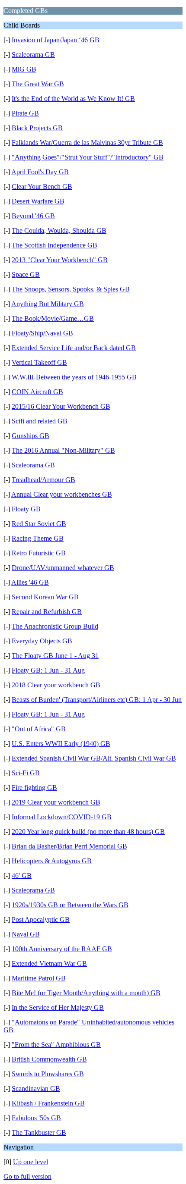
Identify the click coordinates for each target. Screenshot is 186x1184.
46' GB (22, 875)
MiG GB (24, 69)
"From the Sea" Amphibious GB (56, 1044)
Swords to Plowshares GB (48, 1074)
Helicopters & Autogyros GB (52, 861)
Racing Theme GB (38, 538)
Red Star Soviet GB (39, 523)
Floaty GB (26, 509)
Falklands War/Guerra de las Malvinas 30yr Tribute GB (87, 142)
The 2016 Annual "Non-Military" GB (63, 450)
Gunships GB (30, 435)
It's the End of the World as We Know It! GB (73, 98)
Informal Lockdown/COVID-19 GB (62, 817)
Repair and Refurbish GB (47, 611)
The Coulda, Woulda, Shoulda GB (59, 230)
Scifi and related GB (39, 421)
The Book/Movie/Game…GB (53, 318)
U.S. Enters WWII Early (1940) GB (61, 743)
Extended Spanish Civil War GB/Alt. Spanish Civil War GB (94, 758)
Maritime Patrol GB (39, 978)
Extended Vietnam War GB (49, 963)
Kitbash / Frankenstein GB (48, 1103)
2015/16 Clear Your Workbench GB (61, 406)
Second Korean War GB (45, 597)
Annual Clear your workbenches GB (61, 494)
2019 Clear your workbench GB (56, 802)
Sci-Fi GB (26, 773)
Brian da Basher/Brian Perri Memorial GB (69, 846)
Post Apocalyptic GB (41, 919)
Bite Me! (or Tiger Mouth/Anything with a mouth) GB (86, 992)
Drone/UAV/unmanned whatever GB (63, 567)
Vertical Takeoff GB (39, 362)
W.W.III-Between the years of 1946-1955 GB (74, 377)
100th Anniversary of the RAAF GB (62, 948)
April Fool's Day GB (40, 171)
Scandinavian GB (36, 1088)
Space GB (26, 274)
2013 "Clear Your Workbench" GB (60, 259)
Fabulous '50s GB (36, 1117)
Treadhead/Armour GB (43, 479)
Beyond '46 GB (33, 215)
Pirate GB (25, 113)
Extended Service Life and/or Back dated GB (74, 347)
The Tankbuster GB (39, 1132)
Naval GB (26, 934)
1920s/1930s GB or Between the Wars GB (70, 904)
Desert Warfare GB (38, 201)
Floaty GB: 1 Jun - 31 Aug (48, 670)
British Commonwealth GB (49, 1059)
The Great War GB (38, 84)
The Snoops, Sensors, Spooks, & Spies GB (71, 289)
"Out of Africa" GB (39, 729)
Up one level (30, 1161)
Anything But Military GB (47, 303)
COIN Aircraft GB (37, 391)
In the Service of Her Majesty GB (58, 1007)
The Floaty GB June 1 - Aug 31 (55, 655)
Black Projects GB (37, 128)
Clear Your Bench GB (42, 186)
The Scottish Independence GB (54, 245)
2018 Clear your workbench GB (56, 685)
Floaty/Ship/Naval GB (42, 333)
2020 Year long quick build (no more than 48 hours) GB (88, 831)
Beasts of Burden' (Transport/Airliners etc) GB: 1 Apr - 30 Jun (97, 699)
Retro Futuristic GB (39, 553)
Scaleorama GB (33, 54)
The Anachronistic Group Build (55, 626)
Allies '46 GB (30, 582)
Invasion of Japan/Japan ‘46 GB (55, 40)
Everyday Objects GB (42, 641)
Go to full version (27, 1176)
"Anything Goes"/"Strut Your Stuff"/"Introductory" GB (88, 157)
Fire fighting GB (34, 787)
